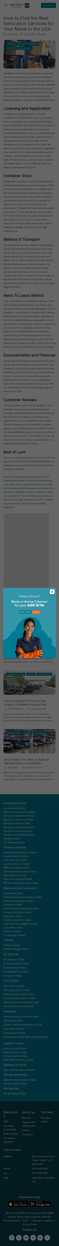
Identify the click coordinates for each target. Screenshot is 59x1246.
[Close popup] (52, 591)
